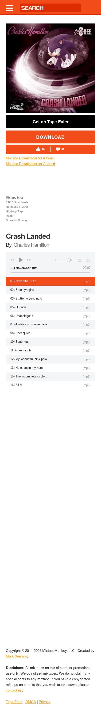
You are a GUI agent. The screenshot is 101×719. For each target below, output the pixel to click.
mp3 (86, 281)
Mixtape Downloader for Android (30, 163)
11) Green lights (21, 350)
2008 (25, 206)
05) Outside (18, 307)
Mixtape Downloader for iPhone (30, 157)
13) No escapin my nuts (26, 367)
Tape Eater (14, 701)
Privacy (44, 701)
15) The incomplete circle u (28, 376)
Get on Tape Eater (51, 122)
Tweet (9, 216)
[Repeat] (80, 259)
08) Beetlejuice (20, 333)
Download (50, 137)
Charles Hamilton (31, 244)
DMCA (30, 701)
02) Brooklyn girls (22, 290)
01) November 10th (23, 281)
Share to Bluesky (16, 220)
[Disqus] (50, 451)
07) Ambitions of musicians (28, 324)
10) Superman (19, 341)
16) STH (16, 385)
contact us (14, 690)
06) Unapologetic (21, 316)
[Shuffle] (88, 259)
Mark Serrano (16, 656)
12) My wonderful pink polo (28, 359)
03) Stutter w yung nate (26, 298)
